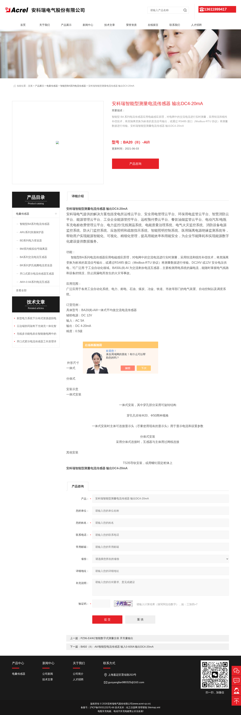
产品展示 (66, 24)
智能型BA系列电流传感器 (73, 86)
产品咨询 (135, 163)
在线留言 (153, 24)
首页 (23, 24)
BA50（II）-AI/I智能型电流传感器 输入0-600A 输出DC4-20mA (117, 646)
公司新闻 (47, 673)
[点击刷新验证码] (123, 604)
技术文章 (109, 24)
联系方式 (109, 663)
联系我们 (174, 24)
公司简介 (78, 673)
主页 (30, 86)
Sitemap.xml (154, 707)
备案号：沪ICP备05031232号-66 (97, 707)
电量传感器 (52, 86)
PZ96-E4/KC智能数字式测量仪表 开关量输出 (107, 638)
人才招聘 (196, 24)
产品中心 (18, 663)
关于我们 (44, 24)
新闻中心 (88, 24)
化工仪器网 (131, 707)
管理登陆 (142, 707)
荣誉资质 (131, 24)
